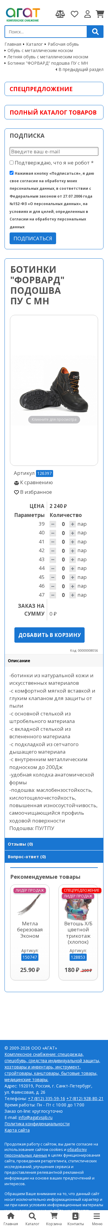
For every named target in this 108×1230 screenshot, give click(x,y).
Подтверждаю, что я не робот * (54, 162)
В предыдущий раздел (81, 69)
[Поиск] (95, 31)
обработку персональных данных (45, 1152)
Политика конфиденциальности (37, 1124)
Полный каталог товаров (53, 112)
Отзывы (20, 844)
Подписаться (33, 238)
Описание (19, 660)
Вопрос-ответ (27, 856)
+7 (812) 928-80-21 (85, 1098)
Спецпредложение (41, 88)
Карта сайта (17, 1130)
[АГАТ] (22, 14)
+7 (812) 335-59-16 (46, 1098)
